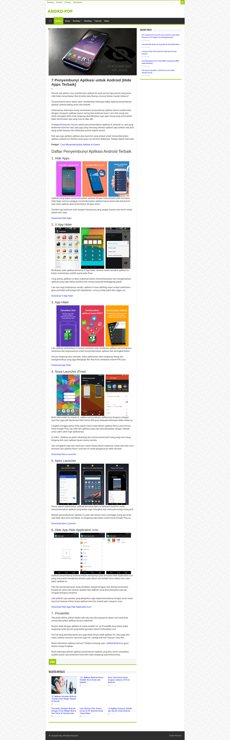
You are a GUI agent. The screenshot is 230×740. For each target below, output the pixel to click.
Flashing (87, 21)
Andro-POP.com (175, 736)
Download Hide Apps (61, 218)
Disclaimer (77, 2)
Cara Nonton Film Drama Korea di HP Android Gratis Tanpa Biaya (91, 710)
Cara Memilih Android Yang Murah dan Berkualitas (160, 44)
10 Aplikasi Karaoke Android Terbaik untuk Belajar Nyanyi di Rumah (63, 698)
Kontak (59, 2)
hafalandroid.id (113, 643)
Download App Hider (61, 365)
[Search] (183, 2)
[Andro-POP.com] (60, 10)
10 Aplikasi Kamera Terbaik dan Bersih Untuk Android (120, 709)
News (106, 21)
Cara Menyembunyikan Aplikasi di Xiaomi (80, 144)
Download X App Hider (62, 296)
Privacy (68, 2)
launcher (65, 127)
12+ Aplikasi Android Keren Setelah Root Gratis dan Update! (91, 679)
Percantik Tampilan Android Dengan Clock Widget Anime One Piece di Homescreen (63, 710)
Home (50, 20)
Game (67, 21)
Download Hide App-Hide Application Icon (71, 607)
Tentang (50, 2)
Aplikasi (58, 21)
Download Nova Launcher (63, 454)
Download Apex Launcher (63, 523)
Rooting (76, 21)
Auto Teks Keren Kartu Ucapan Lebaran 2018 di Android (119, 679)
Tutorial (97, 21)
